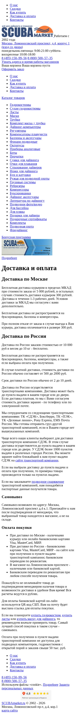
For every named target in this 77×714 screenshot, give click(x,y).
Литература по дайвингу (27, 200)
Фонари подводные (23, 141)
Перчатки (16, 156)
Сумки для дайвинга (24, 160)
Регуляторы (18, 130)
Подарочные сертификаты (28, 219)
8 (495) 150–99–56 (14, 58)
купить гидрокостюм (46, 615)
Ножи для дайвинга (24, 171)
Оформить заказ (13, 69)
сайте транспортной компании (36, 460)
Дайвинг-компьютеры (25, 127)
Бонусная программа (16, 237)
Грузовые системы (23, 182)
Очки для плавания (23, 163)
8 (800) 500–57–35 (40, 58)
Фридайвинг (19, 230)
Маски (14, 116)
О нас (14, 5)
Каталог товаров (13, 98)
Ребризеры (17, 186)
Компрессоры (19, 189)
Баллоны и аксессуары (25, 138)
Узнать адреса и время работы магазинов (30, 61)
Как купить (18, 12)
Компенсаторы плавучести (28, 134)
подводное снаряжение (48, 481)
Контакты (17, 20)
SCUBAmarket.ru (13, 703)
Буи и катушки (20, 175)
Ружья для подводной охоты (29, 178)
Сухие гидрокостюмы (25, 108)
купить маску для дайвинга (36, 619)
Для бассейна (19, 208)
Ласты (14, 112)
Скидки (15, 8)
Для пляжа (17, 211)
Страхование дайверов (26, 167)
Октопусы (17, 145)
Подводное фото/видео (26, 204)
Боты (13, 152)
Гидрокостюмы (20, 105)
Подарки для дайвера (25, 215)
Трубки (15, 119)
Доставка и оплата (23, 16)
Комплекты (18, 222)
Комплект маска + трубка (27, 123)
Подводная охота (22, 226)
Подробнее (9, 258)
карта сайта (10, 710)
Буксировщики (20, 193)
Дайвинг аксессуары (24, 197)
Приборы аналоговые (25, 149)
